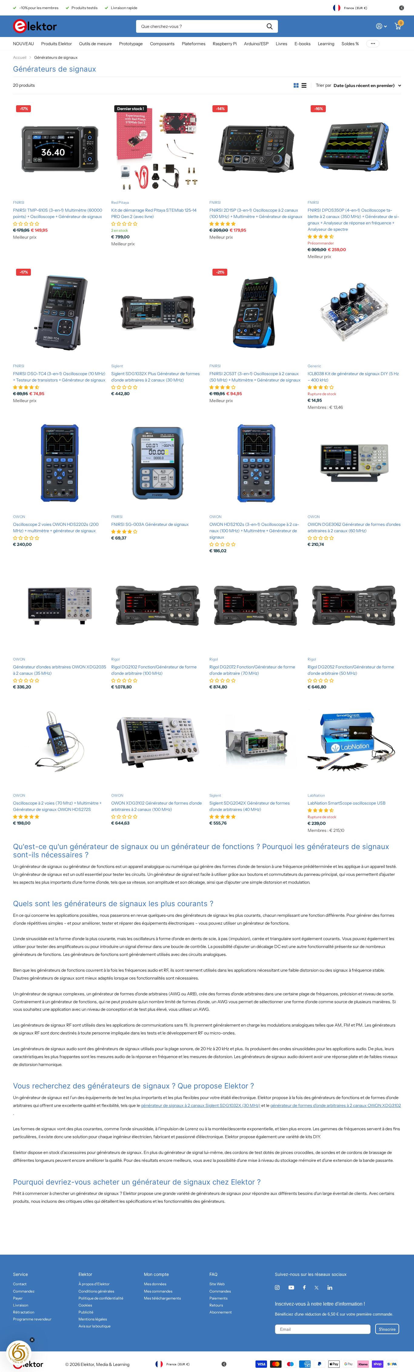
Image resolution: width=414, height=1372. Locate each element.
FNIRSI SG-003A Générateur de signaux (150, 524)
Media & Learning (112, 1364)
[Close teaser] (32, 1339)
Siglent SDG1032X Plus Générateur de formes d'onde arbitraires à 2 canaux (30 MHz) (155, 377)
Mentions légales (92, 1319)
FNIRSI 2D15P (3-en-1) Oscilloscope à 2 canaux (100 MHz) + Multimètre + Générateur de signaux (255, 213)
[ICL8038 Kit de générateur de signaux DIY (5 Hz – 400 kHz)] (354, 312)
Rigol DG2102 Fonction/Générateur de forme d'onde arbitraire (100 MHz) (154, 670)
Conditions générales (96, 1291)
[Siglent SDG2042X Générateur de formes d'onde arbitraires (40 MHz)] (256, 742)
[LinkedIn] (330, 1287)
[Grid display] (296, 85)
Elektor (85, 1274)
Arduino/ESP (256, 43)
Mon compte (156, 1274)
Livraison (20, 1305)
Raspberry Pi (225, 43)
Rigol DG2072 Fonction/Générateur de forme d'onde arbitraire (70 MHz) (252, 670)
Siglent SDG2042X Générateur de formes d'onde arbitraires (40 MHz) (249, 806)
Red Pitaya (120, 202)
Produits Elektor (56, 43)
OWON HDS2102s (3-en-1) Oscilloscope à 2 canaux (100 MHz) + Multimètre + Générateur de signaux (254, 531)
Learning (326, 43)
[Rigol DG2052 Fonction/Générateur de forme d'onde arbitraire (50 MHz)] (354, 605)
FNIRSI (18, 202)
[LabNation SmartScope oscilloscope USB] (354, 742)
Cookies (85, 1305)
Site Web (217, 1284)
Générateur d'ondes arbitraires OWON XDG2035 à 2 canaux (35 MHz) (59, 670)
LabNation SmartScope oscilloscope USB (347, 803)
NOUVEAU (23, 43)
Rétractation (23, 1312)
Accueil (19, 57)
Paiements (218, 1298)
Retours (216, 1305)
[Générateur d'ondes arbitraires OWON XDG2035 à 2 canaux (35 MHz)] (59, 605)
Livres (281, 43)
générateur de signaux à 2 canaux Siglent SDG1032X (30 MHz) (200, 1105)
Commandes (220, 1291)
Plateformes (193, 43)
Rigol (115, 659)
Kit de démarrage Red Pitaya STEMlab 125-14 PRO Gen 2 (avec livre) (153, 213)
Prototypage (131, 43)
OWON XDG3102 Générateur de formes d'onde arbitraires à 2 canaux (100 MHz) (156, 806)
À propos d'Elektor (94, 1284)
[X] (317, 1288)
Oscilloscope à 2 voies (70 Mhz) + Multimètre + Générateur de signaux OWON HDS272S (57, 806)
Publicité (85, 1312)
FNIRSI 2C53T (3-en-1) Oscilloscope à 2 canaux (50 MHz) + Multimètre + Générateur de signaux (255, 377)
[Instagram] (277, 1287)
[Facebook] (304, 1288)
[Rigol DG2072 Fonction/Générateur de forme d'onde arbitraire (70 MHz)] (256, 605)
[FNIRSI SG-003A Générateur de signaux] (158, 463)
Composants (162, 43)
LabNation (316, 795)
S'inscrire (387, 1329)
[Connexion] (381, 26)
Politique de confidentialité (100, 1298)
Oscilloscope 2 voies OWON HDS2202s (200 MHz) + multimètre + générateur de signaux (55, 527)
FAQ (213, 1274)
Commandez (24, 1291)
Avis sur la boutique (94, 1326)
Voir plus (372, 44)
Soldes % (350, 43)
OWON (19, 516)
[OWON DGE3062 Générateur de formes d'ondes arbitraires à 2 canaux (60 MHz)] (354, 463)
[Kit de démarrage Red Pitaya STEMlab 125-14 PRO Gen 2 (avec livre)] (158, 149)
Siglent (117, 366)
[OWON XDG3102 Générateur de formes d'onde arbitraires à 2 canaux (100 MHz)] (158, 742)
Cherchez (269, 26)
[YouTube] (291, 1288)
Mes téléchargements (162, 1298)
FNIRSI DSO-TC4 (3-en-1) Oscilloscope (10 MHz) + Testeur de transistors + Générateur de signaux (59, 377)
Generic (314, 366)
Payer (18, 1298)
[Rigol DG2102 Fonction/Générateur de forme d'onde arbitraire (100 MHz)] (158, 605)
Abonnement (220, 1312)
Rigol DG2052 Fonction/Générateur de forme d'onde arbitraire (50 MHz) (351, 670)
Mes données (155, 1284)
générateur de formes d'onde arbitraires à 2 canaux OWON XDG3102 (335, 1105)
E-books (303, 43)
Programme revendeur (32, 1319)
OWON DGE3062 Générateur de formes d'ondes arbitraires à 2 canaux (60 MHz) (354, 527)
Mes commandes (158, 1291)
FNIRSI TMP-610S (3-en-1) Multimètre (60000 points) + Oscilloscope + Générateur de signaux (57, 213)
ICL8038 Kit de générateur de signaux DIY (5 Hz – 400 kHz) (353, 377)
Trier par (323, 85)
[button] (19, 1353)
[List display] (304, 85)
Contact (20, 1284)
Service (20, 1274)
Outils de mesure (95, 43)
